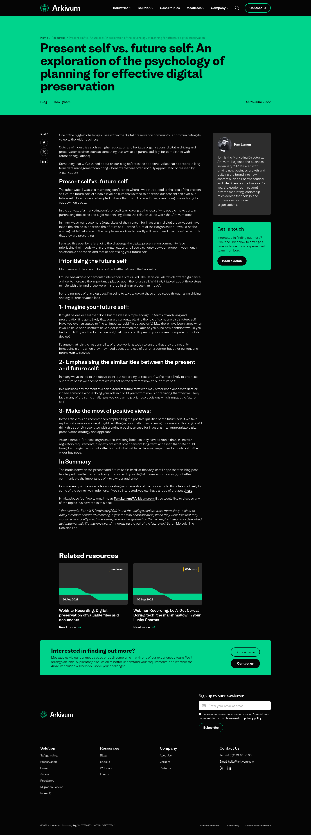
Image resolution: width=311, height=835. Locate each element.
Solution (144, 8)
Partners (165, 768)
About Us (166, 755)
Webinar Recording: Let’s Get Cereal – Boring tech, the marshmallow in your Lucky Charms (167, 615)
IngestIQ (45, 793)
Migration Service (51, 787)
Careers (165, 761)
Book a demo (232, 261)
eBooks (105, 761)
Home (44, 37)
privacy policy (253, 718)
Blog (43, 102)
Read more (67, 627)
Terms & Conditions (209, 825)
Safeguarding (49, 755)
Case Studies (170, 8)
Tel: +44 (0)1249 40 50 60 (236, 755)
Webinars (117, 569)
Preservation (48, 761)
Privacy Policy (232, 825)
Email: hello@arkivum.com (237, 761)
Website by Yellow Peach (258, 825)
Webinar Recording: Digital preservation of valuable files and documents (89, 615)
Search (44, 768)
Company (218, 8)
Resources (194, 8)
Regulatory (47, 780)
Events (104, 774)
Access (44, 774)
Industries (120, 8)
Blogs (103, 755)
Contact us (257, 8)
